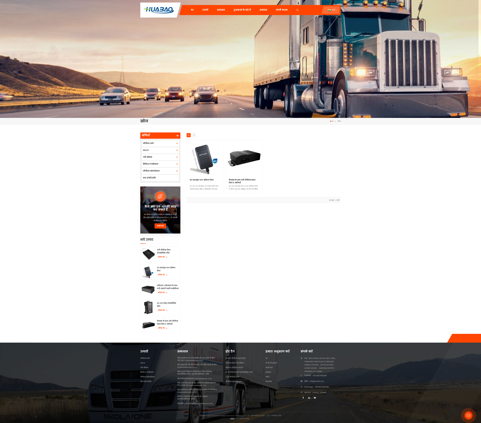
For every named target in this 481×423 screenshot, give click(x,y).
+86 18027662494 (319, 376)
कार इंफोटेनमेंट (149, 177)
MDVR (146, 150)
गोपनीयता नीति (276, 416)
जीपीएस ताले (148, 143)
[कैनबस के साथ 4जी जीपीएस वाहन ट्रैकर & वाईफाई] (148, 325)
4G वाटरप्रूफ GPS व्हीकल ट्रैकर (166, 269)
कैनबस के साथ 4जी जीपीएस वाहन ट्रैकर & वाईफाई (167, 322)
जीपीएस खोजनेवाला (151, 171)
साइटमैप (269, 381)
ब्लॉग (267, 377)
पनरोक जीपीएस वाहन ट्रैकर (235, 358)
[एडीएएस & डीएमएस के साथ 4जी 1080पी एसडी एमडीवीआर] (148, 290)
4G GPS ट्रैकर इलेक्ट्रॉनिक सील (166, 305)
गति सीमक (147, 157)
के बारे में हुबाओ (271, 363)
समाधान (221, 10)
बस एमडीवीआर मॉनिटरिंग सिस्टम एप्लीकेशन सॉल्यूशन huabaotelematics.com (197, 391)
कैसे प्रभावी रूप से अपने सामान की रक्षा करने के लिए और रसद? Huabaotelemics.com (196, 359)
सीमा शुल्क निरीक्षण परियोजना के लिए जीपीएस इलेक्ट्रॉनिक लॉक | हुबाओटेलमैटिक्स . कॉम (194, 372)
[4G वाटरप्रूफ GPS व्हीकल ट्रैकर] (148, 272)
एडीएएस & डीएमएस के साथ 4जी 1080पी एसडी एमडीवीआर (168, 287)
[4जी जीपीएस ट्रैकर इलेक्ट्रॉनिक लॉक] (148, 254)
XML (268, 416)
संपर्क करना (282, 10)
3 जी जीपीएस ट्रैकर (232, 377)
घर (192, 10)
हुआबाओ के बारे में (242, 10)
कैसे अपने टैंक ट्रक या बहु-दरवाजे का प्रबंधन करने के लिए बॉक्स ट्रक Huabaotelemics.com (196, 384)
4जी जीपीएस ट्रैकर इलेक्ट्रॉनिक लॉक (163, 251)
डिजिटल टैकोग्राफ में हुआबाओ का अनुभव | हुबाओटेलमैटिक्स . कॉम (192, 397)
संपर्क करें (160, 226)
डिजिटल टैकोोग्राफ (150, 164)
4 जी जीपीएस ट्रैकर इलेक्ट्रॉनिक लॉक (239, 372)
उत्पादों (205, 10)
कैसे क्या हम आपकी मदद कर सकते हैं (160, 208)
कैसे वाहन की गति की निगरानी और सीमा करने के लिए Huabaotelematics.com (197, 366)
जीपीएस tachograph (233, 381)
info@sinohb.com (317, 381)
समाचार (263, 10)
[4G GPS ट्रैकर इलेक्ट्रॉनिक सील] (148, 307)
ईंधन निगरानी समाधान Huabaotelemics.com (194, 379)
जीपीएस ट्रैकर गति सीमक (234, 363)
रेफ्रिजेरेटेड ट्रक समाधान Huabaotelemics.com (195, 404)
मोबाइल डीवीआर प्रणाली (234, 368)
